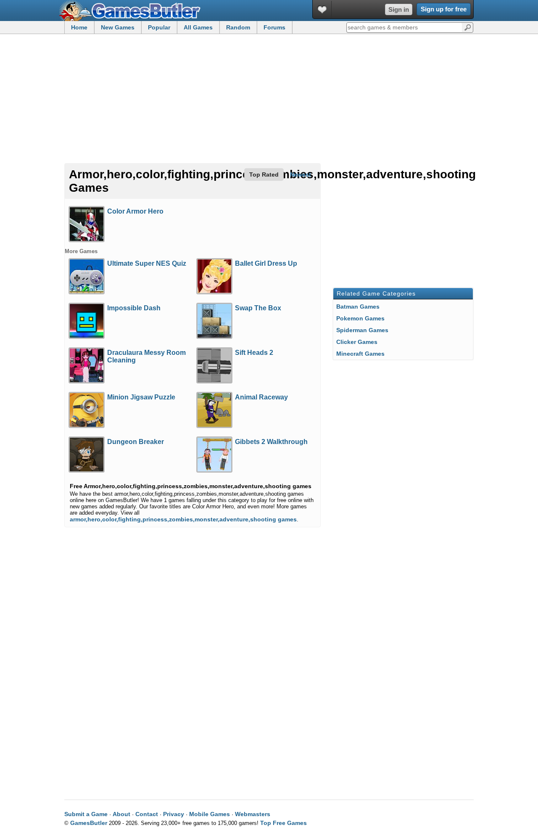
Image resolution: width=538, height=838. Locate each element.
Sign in (398, 9)
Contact (146, 814)
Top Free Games (283, 822)
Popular (159, 27)
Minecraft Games (360, 353)
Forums (274, 27)
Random (238, 27)
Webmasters (252, 814)
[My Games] (322, 9)
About (121, 814)
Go (467, 27)
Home (79, 27)
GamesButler (132, 10)
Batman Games (358, 306)
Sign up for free (444, 9)
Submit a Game (86, 814)
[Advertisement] (269, 99)
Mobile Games (209, 814)
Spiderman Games (362, 330)
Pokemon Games (360, 318)
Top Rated (264, 174)
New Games (117, 27)
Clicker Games (356, 341)
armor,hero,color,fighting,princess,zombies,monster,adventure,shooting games (183, 519)
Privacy (173, 814)
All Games (198, 27)
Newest (300, 174)
